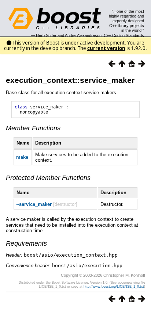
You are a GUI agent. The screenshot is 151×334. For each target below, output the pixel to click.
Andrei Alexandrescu (83, 35)
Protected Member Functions (48, 177)
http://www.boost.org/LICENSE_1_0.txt (114, 286)
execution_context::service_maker (70, 80)
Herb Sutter (46, 35)
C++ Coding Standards (124, 35)
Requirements (26, 243)
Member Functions (33, 128)
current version (106, 48)
